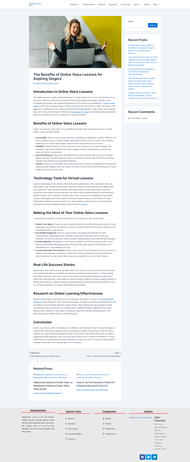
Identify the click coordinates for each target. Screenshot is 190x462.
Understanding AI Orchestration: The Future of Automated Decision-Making (141, 71)
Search (130, 21)
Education (113, 4)
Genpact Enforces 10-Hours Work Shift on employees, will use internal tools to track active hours (142, 95)
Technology (125, 4)
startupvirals (38, 410)
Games (147, 4)
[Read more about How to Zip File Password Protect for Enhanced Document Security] (97, 376)
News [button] (136, 4)
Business (101, 4)
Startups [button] (73, 4)
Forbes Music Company (80, 112)
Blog (49, 393)
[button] (78, 4)
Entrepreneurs (89, 4)
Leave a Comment (40, 393)
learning (84, 204)
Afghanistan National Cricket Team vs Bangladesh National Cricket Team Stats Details (52, 385)
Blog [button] (155, 4)
